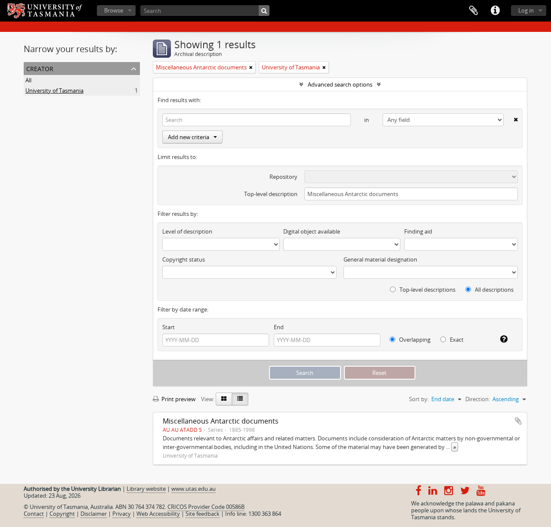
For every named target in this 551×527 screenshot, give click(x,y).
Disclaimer (93, 514)
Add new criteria (188, 137)
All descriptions (494, 289)
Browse (113, 10)
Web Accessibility (158, 514)
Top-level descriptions (426, 289)
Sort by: (419, 399)
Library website (146, 489)
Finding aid (418, 231)
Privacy (121, 514)
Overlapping (414, 339)
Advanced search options (340, 84)
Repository (283, 177)
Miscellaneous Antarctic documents (221, 421)
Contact (34, 514)
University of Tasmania (54, 90)
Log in (526, 10)
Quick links (495, 11)
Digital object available (311, 231)
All (28, 80)
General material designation (380, 259)
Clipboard (473, 11)
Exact (456, 339)
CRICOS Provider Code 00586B (206, 507)
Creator (39, 68)
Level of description (187, 231)
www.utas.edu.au (193, 489)
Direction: (477, 399)
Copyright (62, 514)
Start (168, 327)
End (279, 327)
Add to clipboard (518, 421)
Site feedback (203, 514)
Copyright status (183, 259)
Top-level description (270, 194)
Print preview (177, 399)
